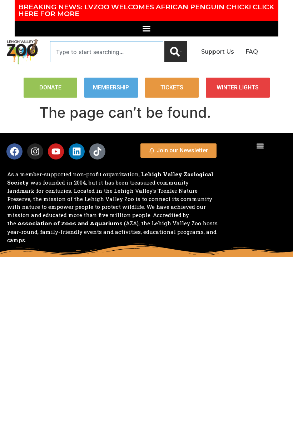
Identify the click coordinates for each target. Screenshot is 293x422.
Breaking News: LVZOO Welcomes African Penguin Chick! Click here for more (146, 10)
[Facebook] (14, 151)
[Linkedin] (77, 151)
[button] (260, 146)
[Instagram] (35, 151)
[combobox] (106, 51)
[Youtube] (56, 151)
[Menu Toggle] (146, 28)
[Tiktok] (97, 151)
